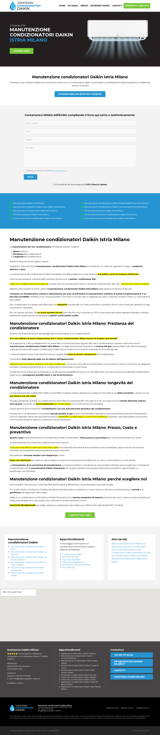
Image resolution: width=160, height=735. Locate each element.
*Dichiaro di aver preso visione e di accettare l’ (46, 170)
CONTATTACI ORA (80, 515)
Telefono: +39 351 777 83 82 (19, 676)
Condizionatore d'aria (72, 554)
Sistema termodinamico (73, 562)
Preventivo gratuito (137, 6)
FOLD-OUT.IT (145, 730)
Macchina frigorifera (71, 560)
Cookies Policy (142, 708)
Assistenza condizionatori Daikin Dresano (78, 654)
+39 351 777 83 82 (123, 655)
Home (62, 6)
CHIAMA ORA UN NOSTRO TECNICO (80, 94)
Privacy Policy (127, 708)
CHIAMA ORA (21, 50)
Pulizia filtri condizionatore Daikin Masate (78, 677)
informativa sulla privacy (60, 170)
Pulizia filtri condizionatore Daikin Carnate (79, 675)
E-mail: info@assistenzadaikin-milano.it (23, 679)
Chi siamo (72, 6)
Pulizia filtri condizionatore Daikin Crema (78, 680)
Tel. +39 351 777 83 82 (45, 709)
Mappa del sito (112, 708)
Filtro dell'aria (68, 567)
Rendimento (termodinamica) (76, 565)
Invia (30, 177)
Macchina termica (70, 557)
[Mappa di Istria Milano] (80, 614)
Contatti (117, 6)
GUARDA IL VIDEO (15, 683)
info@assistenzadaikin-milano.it (128, 662)
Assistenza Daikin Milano (129, 677)
